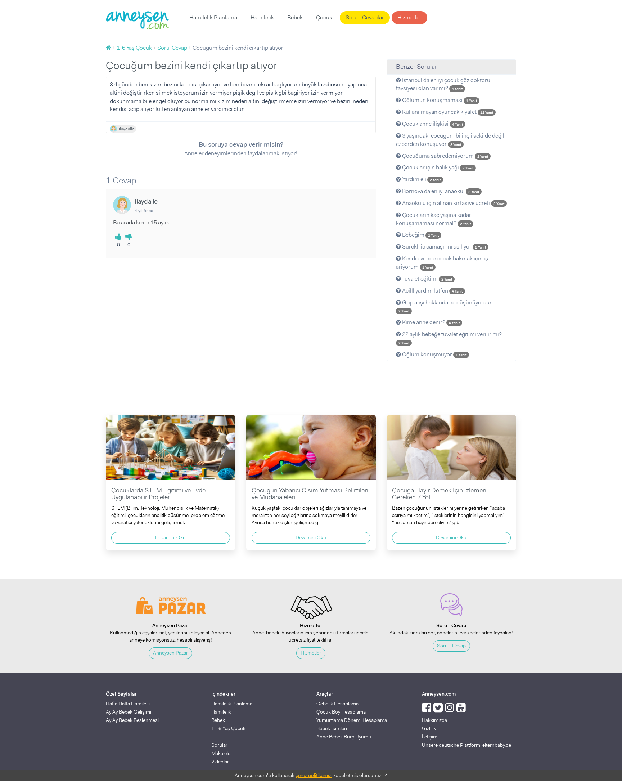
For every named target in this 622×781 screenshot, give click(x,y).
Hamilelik (262, 17)
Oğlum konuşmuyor (433, 354)
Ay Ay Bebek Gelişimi (128, 712)
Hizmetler (409, 17)
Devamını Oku (170, 537)
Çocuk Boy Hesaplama (341, 712)
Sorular (219, 745)
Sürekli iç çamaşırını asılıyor (443, 246)
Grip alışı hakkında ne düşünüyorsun (445, 306)
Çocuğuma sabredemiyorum (444, 156)
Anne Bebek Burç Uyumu (343, 736)
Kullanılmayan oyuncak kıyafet (447, 112)
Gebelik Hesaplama (337, 703)
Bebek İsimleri (331, 728)
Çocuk (324, 17)
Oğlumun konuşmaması (439, 100)
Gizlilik (429, 728)
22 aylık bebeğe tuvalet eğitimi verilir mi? (450, 337)
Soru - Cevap (451, 645)
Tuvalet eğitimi (426, 278)
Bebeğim (420, 234)
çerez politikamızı (314, 775)
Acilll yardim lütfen (432, 290)
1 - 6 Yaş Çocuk (228, 728)
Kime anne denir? (430, 322)
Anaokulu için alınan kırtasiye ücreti (452, 203)
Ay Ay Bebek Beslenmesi (132, 720)
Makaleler (221, 753)
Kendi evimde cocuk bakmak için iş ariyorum (442, 263)
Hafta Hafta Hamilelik (128, 703)
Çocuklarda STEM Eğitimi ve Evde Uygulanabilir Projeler (158, 494)
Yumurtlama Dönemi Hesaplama (351, 720)
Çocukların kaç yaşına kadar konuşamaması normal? (433, 219)
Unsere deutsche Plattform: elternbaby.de (466, 745)
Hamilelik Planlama (213, 17)
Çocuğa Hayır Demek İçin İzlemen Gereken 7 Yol (439, 494)
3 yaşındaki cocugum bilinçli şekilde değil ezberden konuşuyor (450, 140)
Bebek (295, 17)
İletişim (429, 736)
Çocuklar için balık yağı (437, 167)
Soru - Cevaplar (365, 17)
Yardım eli (421, 179)
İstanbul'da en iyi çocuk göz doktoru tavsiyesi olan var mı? (443, 84)
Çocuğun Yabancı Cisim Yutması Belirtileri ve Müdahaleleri (310, 494)
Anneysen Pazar (170, 653)
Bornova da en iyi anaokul (440, 191)
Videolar (220, 761)
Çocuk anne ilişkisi (432, 124)
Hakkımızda (434, 720)
